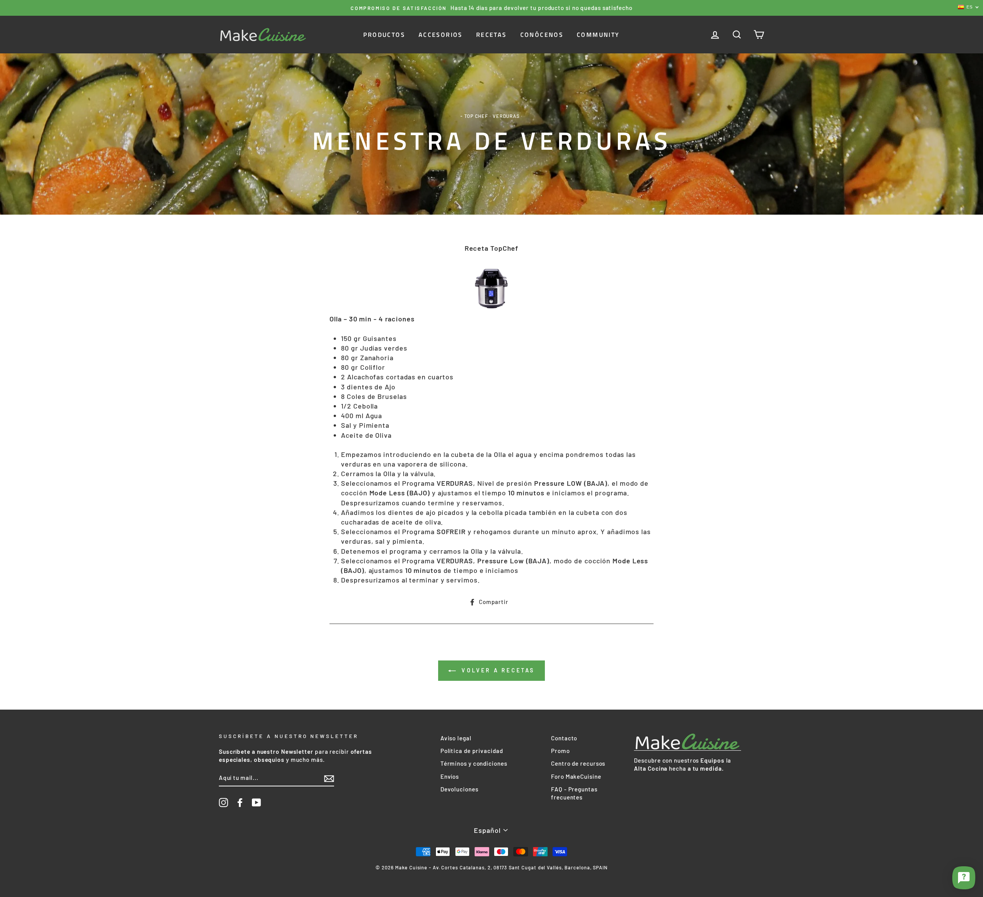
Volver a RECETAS (497, 670)
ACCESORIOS (441, 34)
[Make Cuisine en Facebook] (240, 802)
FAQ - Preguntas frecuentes (574, 793)
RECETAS (491, 34)
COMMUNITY (598, 34)
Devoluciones (459, 789)
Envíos (449, 776)
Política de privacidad (471, 750)
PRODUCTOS (384, 34)
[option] (491, 8)
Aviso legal (456, 738)
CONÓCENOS (542, 34)
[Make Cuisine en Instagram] (223, 802)
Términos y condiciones (473, 763)
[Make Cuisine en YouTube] (256, 802)
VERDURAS (506, 116)
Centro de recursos (578, 763)
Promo (560, 750)
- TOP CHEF (474, 116)
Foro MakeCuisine (576, 776)
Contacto (564, 738)
